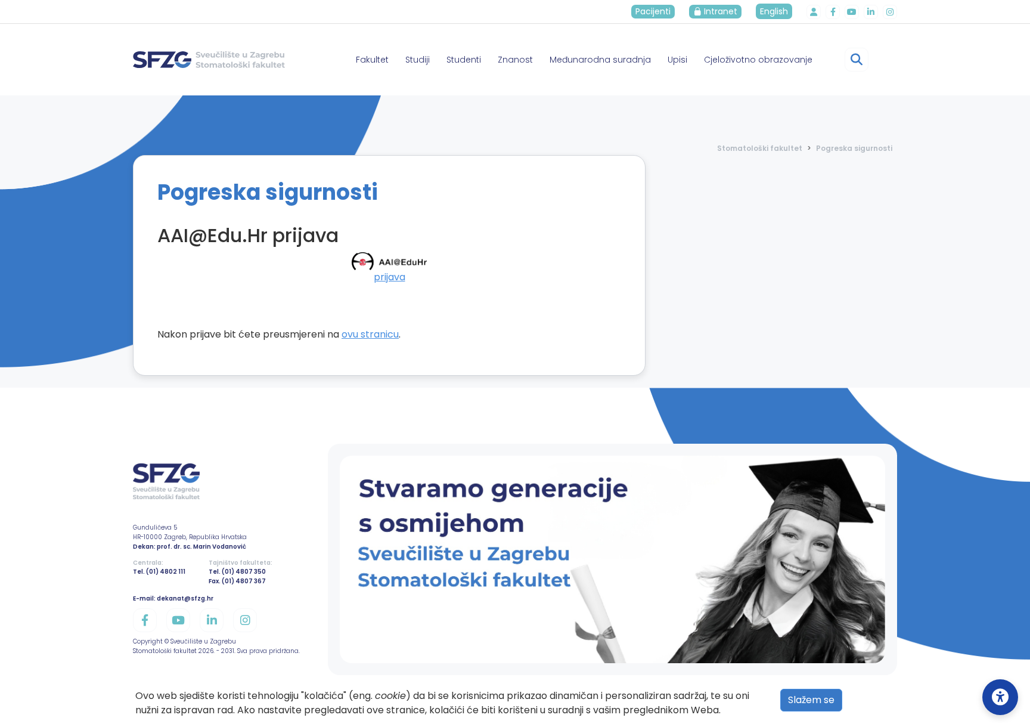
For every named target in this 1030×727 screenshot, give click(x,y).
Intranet (719, 11)
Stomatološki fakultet (759, 148)
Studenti (463, 60)
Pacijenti (653, 11)
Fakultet (372, 60)
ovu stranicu (370, 334)
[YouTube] (852, 12)
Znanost (515, 60)
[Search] (856, 60)
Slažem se (811, 700)
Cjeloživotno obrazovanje (758, 60)
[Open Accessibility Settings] (1000, 697)
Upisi (677, 60)
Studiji (417, 60)
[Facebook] (833, 12)
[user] (813, 12)
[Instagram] (890, 12)
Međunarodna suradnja (600, 60)
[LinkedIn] (871, 12)
